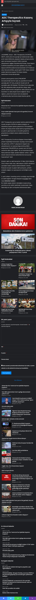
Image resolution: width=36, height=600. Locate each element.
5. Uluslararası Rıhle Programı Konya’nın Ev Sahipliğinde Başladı (22, 424)
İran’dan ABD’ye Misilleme (20, 450)
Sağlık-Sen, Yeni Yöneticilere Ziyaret (13, 466)
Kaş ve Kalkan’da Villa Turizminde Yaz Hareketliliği (8, 292)
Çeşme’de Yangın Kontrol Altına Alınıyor (14, 438)
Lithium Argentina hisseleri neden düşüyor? (8, 265)
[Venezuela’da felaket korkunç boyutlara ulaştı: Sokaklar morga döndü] (6, 460)
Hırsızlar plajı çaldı (7, 406)
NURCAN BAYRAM (8, 24)
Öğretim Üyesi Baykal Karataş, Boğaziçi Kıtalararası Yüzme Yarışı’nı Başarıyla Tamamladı (21, 412)
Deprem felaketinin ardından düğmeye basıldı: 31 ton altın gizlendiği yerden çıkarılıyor (21, 486)
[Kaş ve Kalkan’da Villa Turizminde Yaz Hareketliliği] (9, 284)
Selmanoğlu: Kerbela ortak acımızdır (13, 419)
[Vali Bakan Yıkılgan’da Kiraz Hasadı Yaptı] (27, 267)
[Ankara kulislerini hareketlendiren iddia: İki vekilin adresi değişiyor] (6, 495)
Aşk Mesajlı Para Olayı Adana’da (25, 310)
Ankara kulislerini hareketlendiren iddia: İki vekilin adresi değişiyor (22, 494)
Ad (2, 346)
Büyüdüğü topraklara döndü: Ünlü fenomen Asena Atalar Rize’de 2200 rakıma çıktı (23, 508)
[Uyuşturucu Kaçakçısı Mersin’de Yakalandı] (6, 433)
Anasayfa (5, 11)
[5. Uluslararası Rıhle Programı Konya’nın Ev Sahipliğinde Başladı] (6, 426)
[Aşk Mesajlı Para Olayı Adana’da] (27, 303)
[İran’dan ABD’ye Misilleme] (6, 453)
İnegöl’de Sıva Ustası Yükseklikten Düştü (7, 310)
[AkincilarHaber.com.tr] (18, 5)
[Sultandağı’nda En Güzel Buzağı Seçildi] (27, 284)
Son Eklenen (18, 380)
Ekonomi (11, 11)
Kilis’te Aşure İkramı (8, 470)
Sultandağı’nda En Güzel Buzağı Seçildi (26, 291)
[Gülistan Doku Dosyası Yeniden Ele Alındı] (6, 445)
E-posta (3, 353)
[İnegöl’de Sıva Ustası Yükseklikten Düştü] (9, 303)
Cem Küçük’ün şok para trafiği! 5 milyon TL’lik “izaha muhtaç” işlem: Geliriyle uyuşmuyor (22, 400)
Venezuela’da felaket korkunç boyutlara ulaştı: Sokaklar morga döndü (22, 459)
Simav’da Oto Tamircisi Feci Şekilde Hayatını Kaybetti (17, 106)
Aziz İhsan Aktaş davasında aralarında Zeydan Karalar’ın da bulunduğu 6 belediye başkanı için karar (22, 477)
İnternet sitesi (5, 359)
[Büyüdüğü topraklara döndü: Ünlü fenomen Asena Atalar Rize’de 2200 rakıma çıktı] (6, 509)
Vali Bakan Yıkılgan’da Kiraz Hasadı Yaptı (25, 274)
